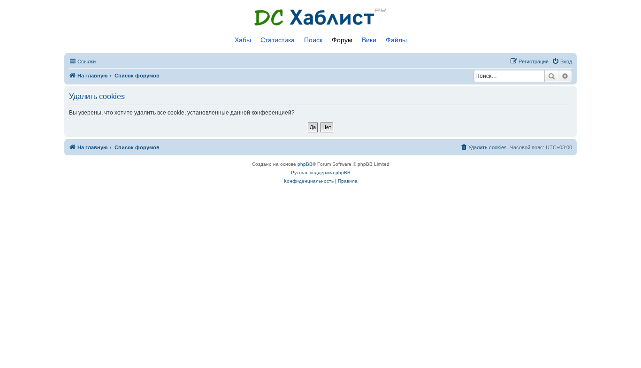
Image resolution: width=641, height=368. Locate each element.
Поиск (313, 40)
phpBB (305, 164)
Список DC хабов (320, 17)
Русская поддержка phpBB (321, 172)
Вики (369, 40)
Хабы (243, 40)
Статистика (277, 40)
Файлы (396, 40)
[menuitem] (562, 61)
